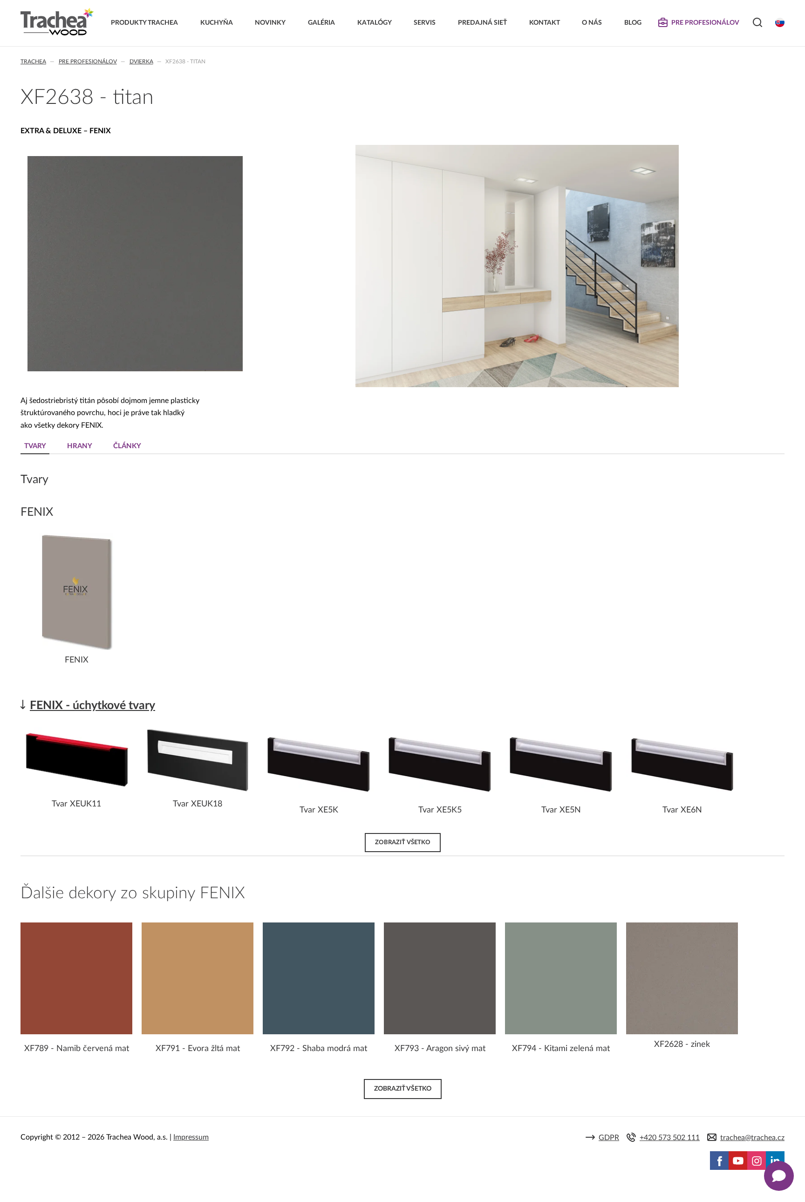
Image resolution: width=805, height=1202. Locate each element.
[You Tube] (738, 1160)
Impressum (191, 1137)
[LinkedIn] (775, 1160)
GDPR (609, 1137)
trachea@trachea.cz (752, 1137)
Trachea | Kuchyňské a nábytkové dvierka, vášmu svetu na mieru (57, 22)
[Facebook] (719, 1160)
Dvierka (141, 61)
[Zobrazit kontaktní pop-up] (779, 1176)
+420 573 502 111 (670, 1137)
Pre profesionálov (88, 61)
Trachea (33, 61)
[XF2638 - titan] (135, 369)
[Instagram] (756, 1160)
